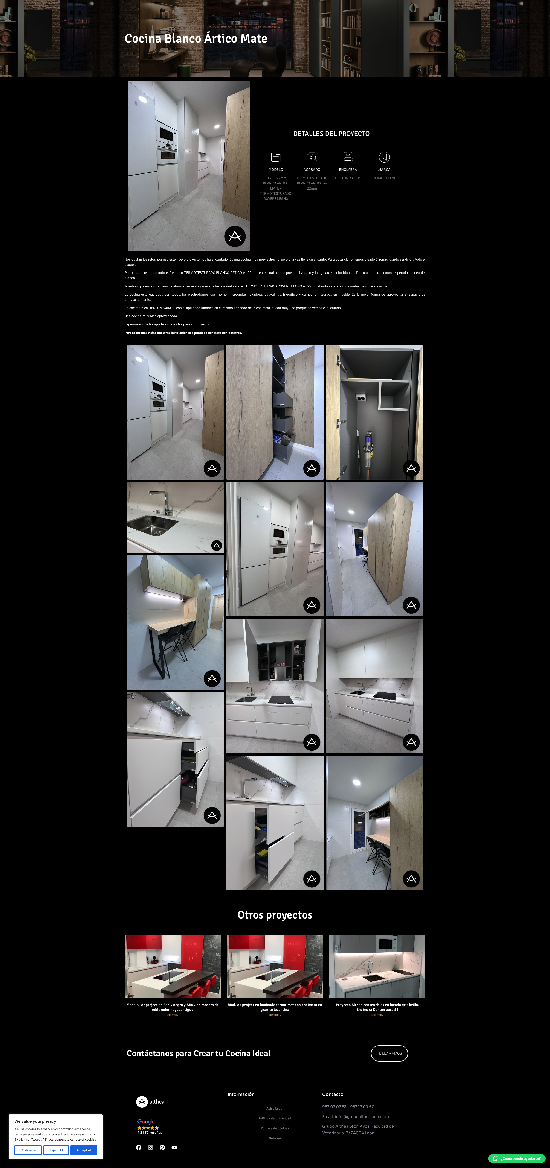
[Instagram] (150, 1147)
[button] (149, 1127)
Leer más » (173, 1014)
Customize (28, 1150)
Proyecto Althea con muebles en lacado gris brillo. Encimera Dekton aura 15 (377, 1007)
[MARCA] (384, 157)
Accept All (84, 1150)
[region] (56, 1136)
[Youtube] (174, 1147)
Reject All (56, 1150)
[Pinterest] (162, 1147)
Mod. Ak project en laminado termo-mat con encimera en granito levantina (275, 1007)
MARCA (384, 169)
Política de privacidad (274, 1118)
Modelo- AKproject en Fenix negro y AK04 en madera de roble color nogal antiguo (172, 1007)
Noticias (275, 1138)
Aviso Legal (274, 1108)
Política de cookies (275, 1128)
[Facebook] (138, 1147)
